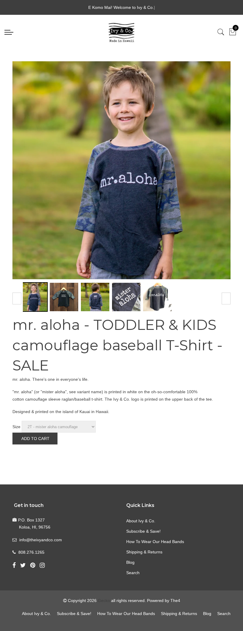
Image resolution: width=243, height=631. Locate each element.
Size (16, 426)
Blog (130, 562)
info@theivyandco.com (40, 539)
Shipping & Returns (144, 552)
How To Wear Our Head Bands (155, 541)
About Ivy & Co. (140, 520)
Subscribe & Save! (143, 531)
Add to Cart (35, 438)
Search (133, 572)
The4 (175, 600)
